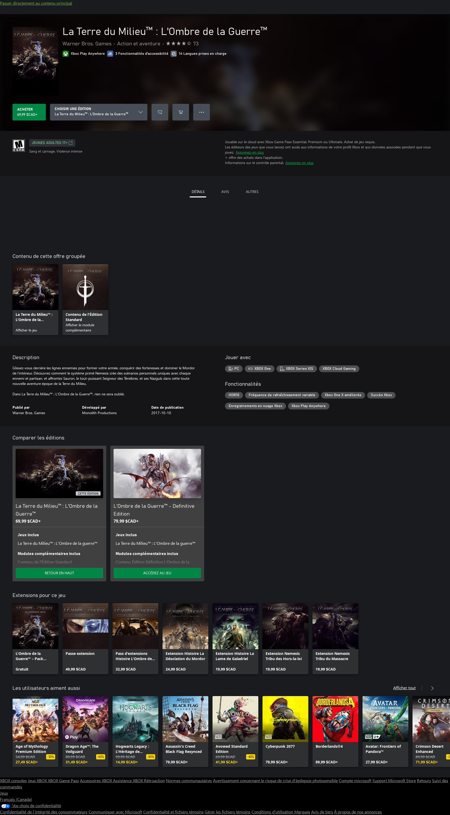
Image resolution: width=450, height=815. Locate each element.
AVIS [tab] (225, 191)
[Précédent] (422, 688)
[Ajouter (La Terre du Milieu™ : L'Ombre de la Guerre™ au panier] (180, 112)
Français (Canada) (16, 799)
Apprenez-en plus (250, 152)
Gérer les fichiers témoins (228, 811)
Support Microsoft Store (394, 780)
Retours (424, 780)
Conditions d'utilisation (273, 811)
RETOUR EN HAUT (59, 572)
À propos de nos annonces (358, 811)
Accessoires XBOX (96, 780)
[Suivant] (432, 688)
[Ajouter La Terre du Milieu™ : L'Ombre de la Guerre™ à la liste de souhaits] (160, 112)
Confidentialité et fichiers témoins (173, 811)
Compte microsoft (355, 780)
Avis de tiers (322, 811)
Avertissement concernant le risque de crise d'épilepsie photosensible (275, 780)
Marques (302, 811)
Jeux (4, 793)
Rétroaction (154, 780)
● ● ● (201, 112)
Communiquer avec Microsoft (115, 811)
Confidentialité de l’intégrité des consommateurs (44, 811)
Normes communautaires (189, 780)
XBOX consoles (13, 780)
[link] (35, 299)
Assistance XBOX (128, 780)
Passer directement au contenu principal (36, 3)
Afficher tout (404, 687)
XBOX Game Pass (63, 780)
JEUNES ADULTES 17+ (49, 143)
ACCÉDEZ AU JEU (157, 572)
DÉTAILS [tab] (198, 191)
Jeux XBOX (38, 780)
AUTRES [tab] (252, 191)
